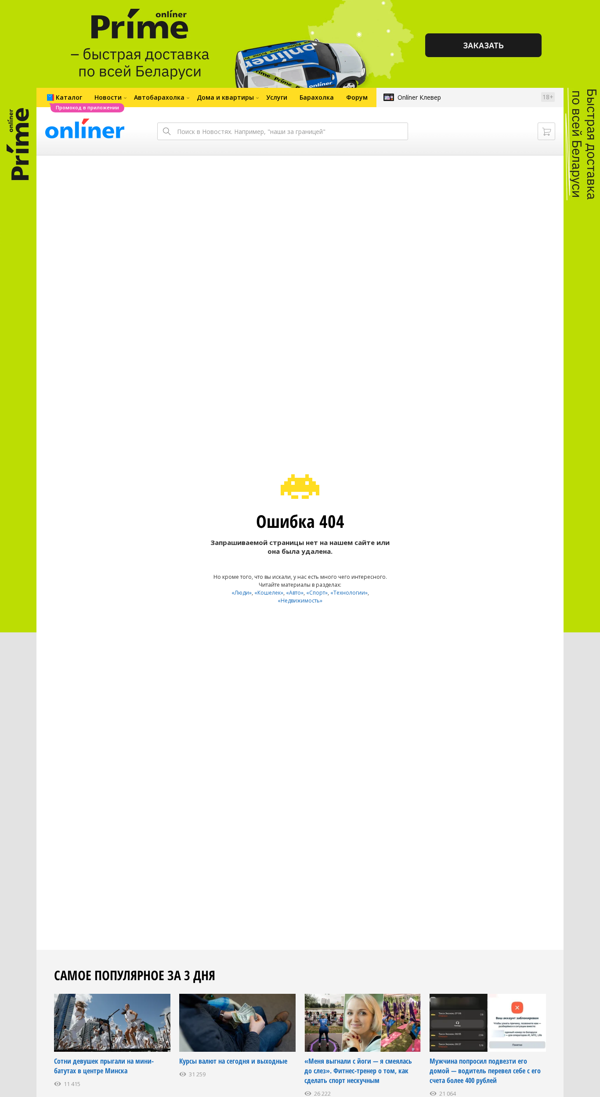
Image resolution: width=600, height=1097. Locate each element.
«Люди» (241, 592)
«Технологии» (349, 592)
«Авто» (295, 592)
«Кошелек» (268, 592)
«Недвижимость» (300, 600)
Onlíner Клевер (419, 97)
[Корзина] (546, 131)
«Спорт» (317, 592)
